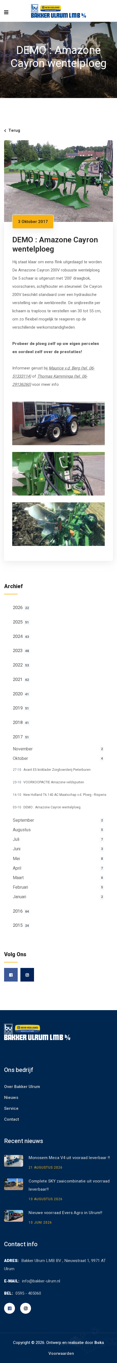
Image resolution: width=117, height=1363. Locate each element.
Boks (99, 1343)
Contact (11, 1119)
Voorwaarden (61, 1353)
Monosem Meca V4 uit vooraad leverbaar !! (69, 1158)
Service (11, 1108)
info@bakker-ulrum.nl (41, 1281)
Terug (14, 130)
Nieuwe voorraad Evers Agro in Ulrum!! (65, 1213)
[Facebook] (11, 975)
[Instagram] (27, 975)
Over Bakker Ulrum (22, 1087)
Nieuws (11, 1098)
